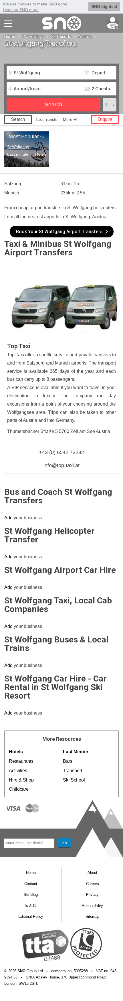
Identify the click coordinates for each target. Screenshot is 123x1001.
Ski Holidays (33, 36)
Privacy (92, 894)
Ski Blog (31, 894)
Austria (85, 36)
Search (18, 119)
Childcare (19, 789)
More (68, 119)
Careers (92, 884)
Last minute (17, 154)
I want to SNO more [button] (21, 9)
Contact (30, 884)
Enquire (105, 119)
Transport (72, 770)
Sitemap (92, 916)
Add (8, 517)
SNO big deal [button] (104, 6)
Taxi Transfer (47, 119)
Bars (67, 761)
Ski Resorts (61, 36)
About (92, 872)
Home (9, 36)
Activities (18, 770)
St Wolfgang (17, 43)
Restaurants (21, 761)
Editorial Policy (30, 916)
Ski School (74, 780)
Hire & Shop (21, 780)
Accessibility (92, 906)
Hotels (41, 154)
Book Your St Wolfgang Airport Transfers (59, 231)
